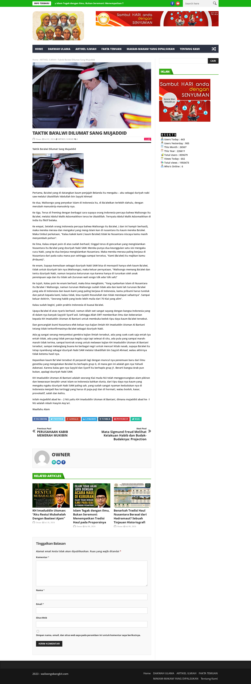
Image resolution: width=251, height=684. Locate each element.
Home (39, 49)
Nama (40, 590)
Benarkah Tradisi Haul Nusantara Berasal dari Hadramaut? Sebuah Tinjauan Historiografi (130, 516)
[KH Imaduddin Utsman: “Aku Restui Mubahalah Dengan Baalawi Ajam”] (51, 495)
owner (38, 139)
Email (40, 604)
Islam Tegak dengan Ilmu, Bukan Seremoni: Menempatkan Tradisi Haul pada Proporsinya (91, 3)
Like (148, 139)
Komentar (42, 557)
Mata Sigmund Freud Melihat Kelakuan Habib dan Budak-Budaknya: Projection (124, 434)
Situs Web (41, 617)
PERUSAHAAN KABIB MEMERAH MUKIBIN (52, 432)
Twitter (58, 419)
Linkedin (90, 419)
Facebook (41, 419)
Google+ (74, 419)
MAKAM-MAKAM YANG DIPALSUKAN (151, 49)
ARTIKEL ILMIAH (85, 49)
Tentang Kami (190, 49)
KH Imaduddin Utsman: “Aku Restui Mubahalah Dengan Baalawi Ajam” (49, 514)
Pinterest (122, 419)
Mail (137, 419)
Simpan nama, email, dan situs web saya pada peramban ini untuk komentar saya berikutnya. (88, 635)
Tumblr (105, 419)
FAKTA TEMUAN (111, 49)
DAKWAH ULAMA (59, 49)
